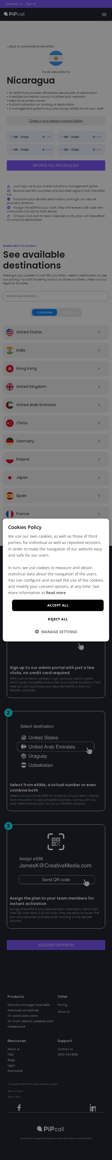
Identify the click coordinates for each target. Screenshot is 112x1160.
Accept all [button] (58, 605)
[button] (56, 631)
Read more (56, 592)
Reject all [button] (58, 618)
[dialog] (56, 580)
